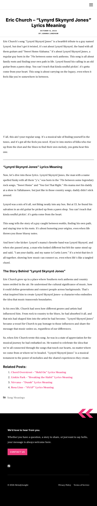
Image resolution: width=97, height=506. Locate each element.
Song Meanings (16, 397)
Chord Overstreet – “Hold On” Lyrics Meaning (38, 372)
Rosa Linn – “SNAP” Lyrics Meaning (32, 387)
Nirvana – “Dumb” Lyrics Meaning (31, 382)
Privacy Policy (64, 485)
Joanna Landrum (50, 33)
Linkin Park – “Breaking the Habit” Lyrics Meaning (42, 377)
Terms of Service (81, 485)
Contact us (17, 452)
